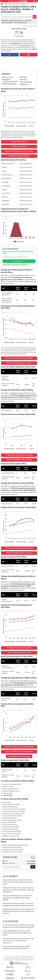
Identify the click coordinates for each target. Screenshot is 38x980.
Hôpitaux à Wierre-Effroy (10, 807)
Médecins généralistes (10, 84)
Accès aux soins (8, 77)
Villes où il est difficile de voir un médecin (19, 363)
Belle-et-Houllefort (7, 22)
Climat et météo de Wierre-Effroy (12, 816)
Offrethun (28, 20)
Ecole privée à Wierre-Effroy (11, 827)
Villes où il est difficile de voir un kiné (19, 652)
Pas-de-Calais (24, 4)
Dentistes (24, 77)
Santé (5, 861)
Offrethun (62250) (8, 786)
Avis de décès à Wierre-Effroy (11, 804)
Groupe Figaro (17, 959)
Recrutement (29, 956)
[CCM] (10, 967)
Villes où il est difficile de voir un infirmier (19, 553)
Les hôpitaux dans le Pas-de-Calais (19, 156)
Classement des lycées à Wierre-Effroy (14, 811)
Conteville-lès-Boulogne (16, 20)
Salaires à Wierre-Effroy (10, 818)
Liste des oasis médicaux (19, 146)
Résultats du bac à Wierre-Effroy (12, 847)
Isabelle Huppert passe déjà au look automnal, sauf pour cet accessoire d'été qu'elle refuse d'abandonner (18, 941)
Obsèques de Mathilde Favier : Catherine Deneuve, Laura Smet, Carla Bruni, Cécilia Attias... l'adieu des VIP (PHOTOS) (18, 890)
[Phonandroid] (28, 978)
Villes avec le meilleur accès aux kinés (19, 648)
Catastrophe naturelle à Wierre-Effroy (14, 809)
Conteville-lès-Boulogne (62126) (12, 784)
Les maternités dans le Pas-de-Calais (19, 756)
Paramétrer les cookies (22, 958)
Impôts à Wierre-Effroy (9, 822)
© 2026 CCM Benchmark (28, 959)
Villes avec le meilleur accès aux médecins (20, 358)
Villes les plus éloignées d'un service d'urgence (19, 151)
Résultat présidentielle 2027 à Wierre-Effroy (15, 845)
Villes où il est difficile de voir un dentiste (19, 460)
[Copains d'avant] (10, 974)
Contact (18, 956)
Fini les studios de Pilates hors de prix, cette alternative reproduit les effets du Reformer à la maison (17, 933)
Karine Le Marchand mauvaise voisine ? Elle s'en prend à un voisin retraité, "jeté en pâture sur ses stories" (18, 882)
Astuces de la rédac (9, 863)
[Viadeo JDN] (28, 974)
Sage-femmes (25, 84)
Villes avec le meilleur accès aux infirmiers (20, 548)
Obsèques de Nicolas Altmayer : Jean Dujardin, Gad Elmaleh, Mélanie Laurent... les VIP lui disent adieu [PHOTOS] (19, 911)
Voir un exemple (31, 861)
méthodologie (25, 45)
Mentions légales (8, 959)
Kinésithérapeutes (26, 82)
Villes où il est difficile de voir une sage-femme (19, 751)
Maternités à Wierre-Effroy (10, 829)
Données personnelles (9, 958)
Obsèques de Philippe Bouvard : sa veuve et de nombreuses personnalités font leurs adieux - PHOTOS (17, 898)
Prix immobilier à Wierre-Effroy (12, 831)
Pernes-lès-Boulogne (21, 22)
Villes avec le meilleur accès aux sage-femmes (20, 746)
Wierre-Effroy (6, 802)
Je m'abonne (18, 261)
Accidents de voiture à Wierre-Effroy (13, 813)
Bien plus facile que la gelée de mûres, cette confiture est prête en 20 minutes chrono (16, 947)
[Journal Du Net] (28, 967)
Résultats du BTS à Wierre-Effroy (12, 852)
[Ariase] (10, 978)
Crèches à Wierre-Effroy (10, 824)
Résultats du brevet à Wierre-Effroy (13, 849)
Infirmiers (24, 79)
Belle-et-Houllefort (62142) (10, 789)
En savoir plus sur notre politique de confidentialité (15, 264)
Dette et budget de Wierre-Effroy (12, 820)
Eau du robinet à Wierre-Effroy (12, 833)
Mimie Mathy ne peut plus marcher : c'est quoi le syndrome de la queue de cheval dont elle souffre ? (18, 904)
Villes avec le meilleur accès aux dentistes (20, 455)
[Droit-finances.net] (28, 971)
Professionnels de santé (11, 4)
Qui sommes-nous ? (10, 956)
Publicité (23, 956)
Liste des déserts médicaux (19, 141)
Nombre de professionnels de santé (10, 80)
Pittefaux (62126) (7, 793)
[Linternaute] (10, 971)
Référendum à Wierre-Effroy (11, 836)
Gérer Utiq (31, 958)
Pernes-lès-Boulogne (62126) (11, 791)
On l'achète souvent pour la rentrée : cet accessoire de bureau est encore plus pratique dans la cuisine (18, 926)
